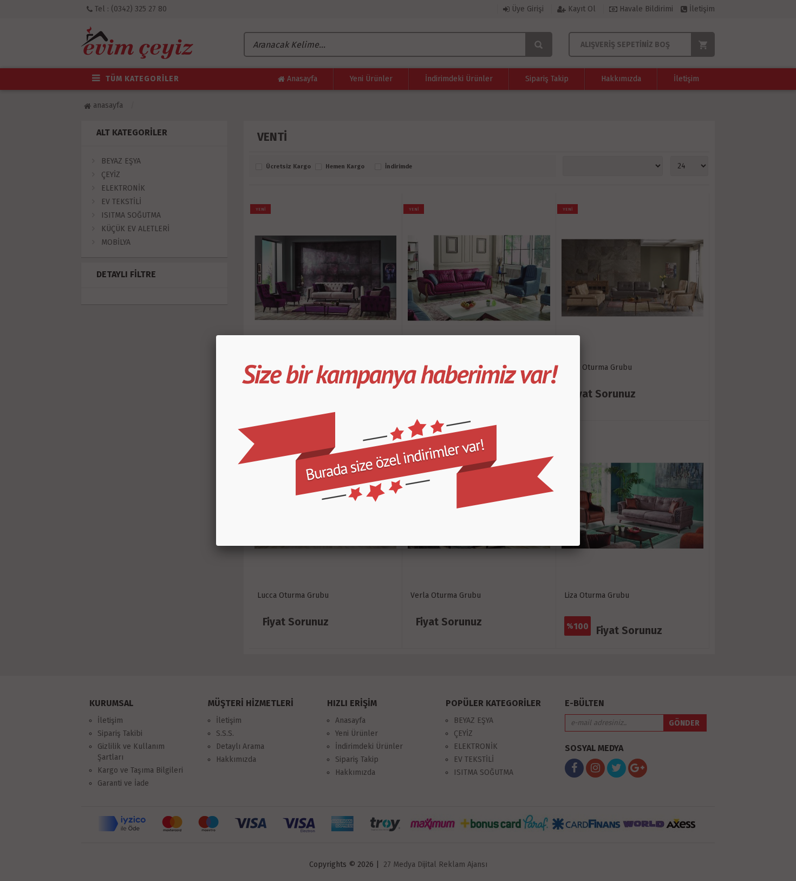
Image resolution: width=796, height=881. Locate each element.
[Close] (580, 335)
